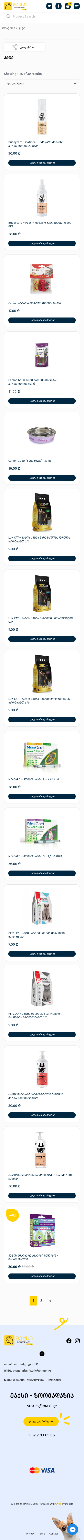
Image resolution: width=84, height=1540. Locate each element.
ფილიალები (36, 1380)
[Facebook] (69, 1340)
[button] (77, 6)
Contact (53, 1533)
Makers (69, 1503)
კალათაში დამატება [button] (42, 162)
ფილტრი (27, 47)
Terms (42, 1533)
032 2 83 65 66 (42, 1435)
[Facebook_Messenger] (72, 1529)
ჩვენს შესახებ (14, 1380)
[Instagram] (77, 1340)
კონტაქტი (55, 1380)
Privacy (30, 1533)
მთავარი (8, 28)
